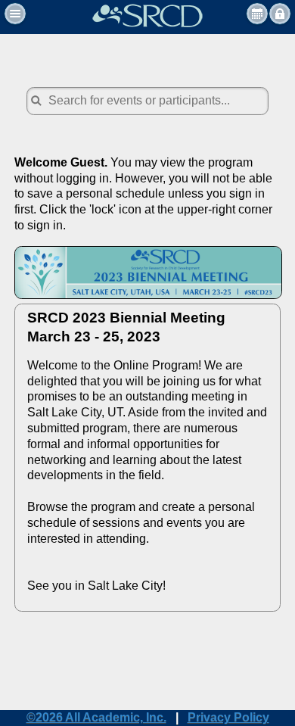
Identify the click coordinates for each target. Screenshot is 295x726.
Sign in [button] (280, 13)
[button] (15, 13)
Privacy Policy (228, 717)
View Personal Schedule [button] (257, 13)
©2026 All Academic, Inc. (96, 717)
